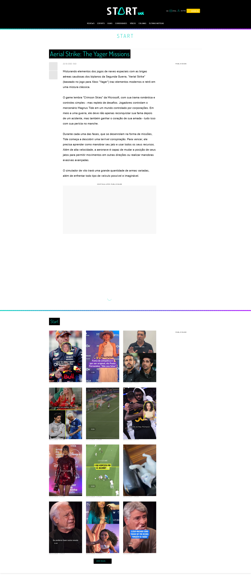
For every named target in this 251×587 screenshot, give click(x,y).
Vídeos (133, 23)
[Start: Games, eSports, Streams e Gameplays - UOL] (122, 11)
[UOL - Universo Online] (141, 13)
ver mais (100, 561)
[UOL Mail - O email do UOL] (172, 10)
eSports (101, 23)
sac (167, 11)
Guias (109, 23)
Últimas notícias (156, 23)
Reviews (90, 23)
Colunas (142, 23)
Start (125, 35)
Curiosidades (121, 23)
